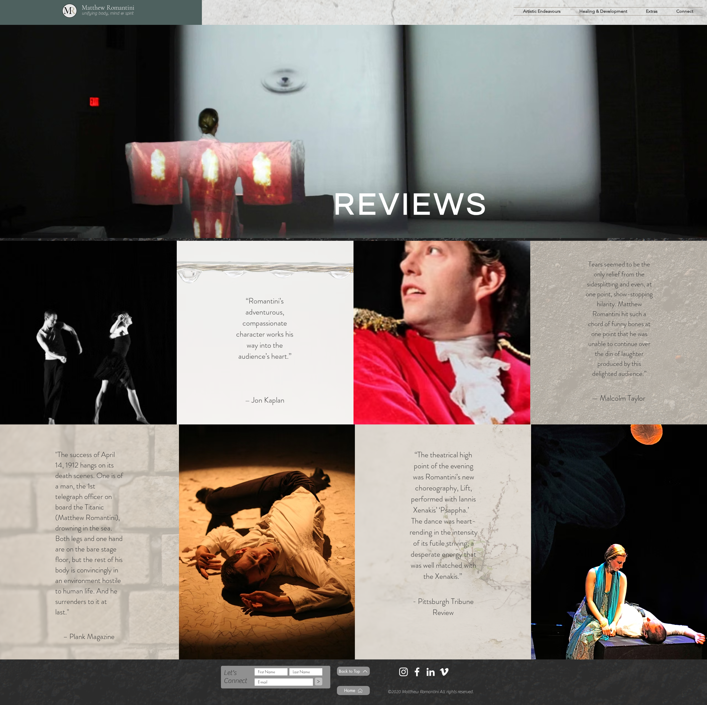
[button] (542, 11)
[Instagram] (403, 672)
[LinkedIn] (430, 672)
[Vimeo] (444, 672)
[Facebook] (417, 672)
